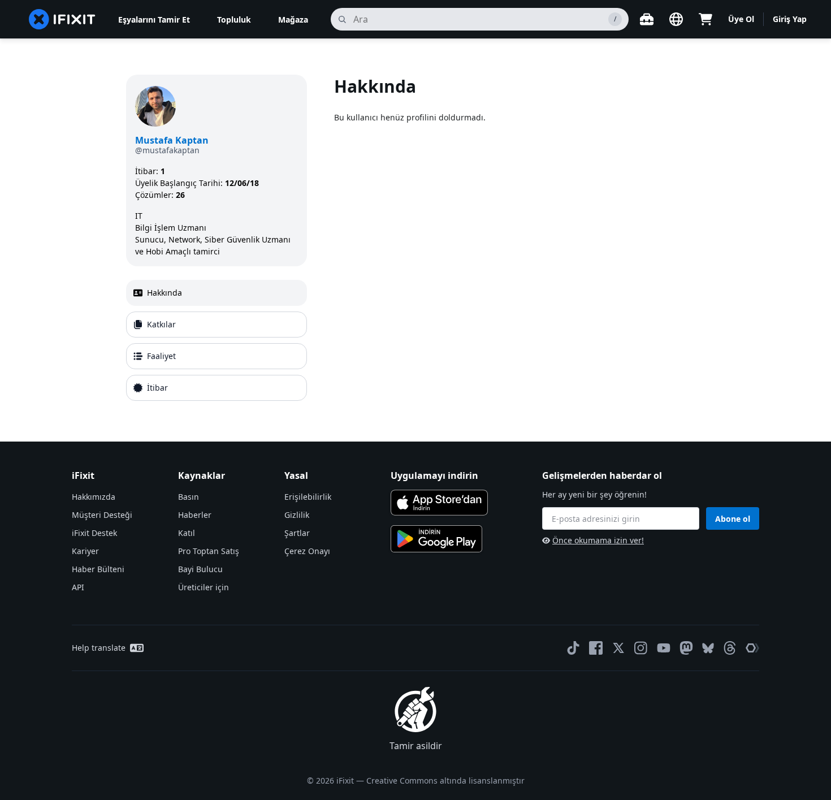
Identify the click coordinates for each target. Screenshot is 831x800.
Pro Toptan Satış (208, 551)
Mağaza (293, 19)
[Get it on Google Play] (436, 538)
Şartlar (297, 532)
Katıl (186, 532)
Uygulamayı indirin (434, 475)
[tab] (216, 293)
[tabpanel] (519, 240)
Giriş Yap (790, 19)
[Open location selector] (676, 19)
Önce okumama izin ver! (598, 540)
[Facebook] (596, 648)
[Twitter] (618, 648)
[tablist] (216, 340)
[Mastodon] (686, 648)
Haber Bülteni (98, 569)
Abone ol (732, 518)
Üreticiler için (203, 587)
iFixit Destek (94, 532)
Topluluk (234, 19)
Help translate (98, 647)
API (78, 587)
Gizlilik (296, 514)
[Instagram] (641, 648)
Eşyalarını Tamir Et (154, 19)
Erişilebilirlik (307, 496)
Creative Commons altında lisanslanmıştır (445, 780)
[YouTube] (663, 648)
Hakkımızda (93, 496)
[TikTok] (573, 648)
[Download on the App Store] (439, 502)
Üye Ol (741, 19)
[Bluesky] (708, 648)
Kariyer (85, 551)
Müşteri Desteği (102, 514)
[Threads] (730, 648)
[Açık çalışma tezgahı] (646, 19)
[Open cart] (705, 19)
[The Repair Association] (752, 648)
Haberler (194, 514)
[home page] (62, 19)
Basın (188, 496)
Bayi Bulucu (200, 569)
